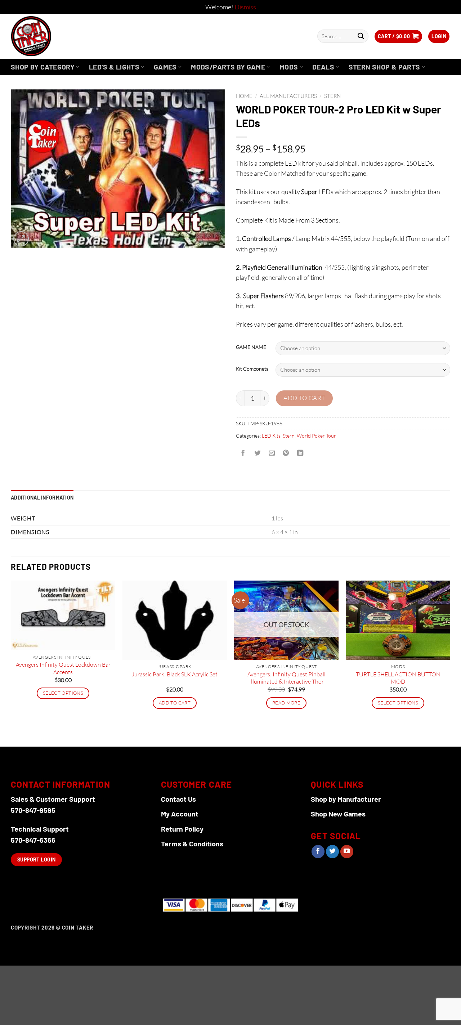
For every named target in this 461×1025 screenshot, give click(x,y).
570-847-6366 (33, 840)
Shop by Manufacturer (346, 799)
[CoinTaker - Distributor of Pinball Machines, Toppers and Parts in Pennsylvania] (50, 36)
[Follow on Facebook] (318, 851)
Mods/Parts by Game (228, 67)
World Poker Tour (316, 436)
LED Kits (271, 436)
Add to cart (304, 398)
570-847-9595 (33, 810)
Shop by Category (43, 67)
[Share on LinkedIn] (300, 453)
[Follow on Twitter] (332, 851)
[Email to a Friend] (271, 453)
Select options (63, 693)
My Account (179, 813)
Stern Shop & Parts (384, 67)
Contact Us (178, 799)
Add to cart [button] (175, 703)
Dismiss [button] (245, 7)
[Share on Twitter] (257, 453)
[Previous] (11, 663)
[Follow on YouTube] (346, 851)
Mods (288, 67)
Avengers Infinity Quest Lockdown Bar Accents (63, 668)
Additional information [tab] (42, 497)
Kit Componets (252, 369)
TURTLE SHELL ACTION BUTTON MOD (398, 678)
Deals (323, 67)
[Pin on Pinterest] (285, 453)
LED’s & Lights (114, 67)
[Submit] (360, 36)
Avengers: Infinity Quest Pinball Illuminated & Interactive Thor (286, 678)
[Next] (449, 663)
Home (244, 96)
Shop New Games (338, 813)
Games (165, 67)
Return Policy (182, 828)
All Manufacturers (288, 96)
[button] (398, 36)
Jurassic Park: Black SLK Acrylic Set (175, 674)
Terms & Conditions (192, 843)
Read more (286, 703)
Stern (332, 96)
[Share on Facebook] (243, 453)
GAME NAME (251, 347)
